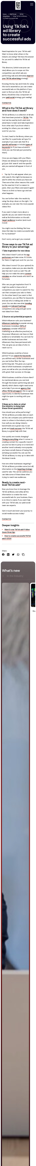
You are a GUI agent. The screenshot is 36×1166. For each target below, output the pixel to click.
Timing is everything (10, 439)
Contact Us (6, 103)
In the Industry (15, 576)
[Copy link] (23, 554)
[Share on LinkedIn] (8, 554)
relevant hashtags (18, 306)
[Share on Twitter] (13, 554)
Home (4, 14)
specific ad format (9, 144)
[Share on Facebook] (3, 554)
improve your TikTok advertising (17, 77)
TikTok (25, 117)
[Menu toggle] (31, 4)
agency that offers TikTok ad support (16, 389)
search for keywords (22, 356)
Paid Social (13, 14)
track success (16, 428)
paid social (10, 97)
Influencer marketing (10, 323)
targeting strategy (24, 469)
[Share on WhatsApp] (18, 554)
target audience (8, 220)
